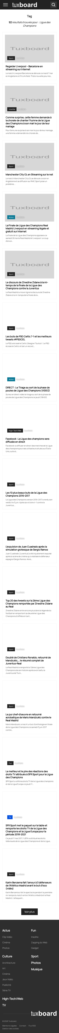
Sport (11, 58)
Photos (5, 947)
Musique (36, 969)
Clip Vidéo (7, 936)
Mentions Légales (9, 1025)
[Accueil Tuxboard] (20, 5)
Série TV (6, 990)
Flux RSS (32, 1025)
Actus (11, 217)
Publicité (6, 984)
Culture (7, 956)
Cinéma (6, 942)
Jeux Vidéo (7, 979)
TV (10, 817)
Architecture (8, 962)
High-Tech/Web (15, 430)
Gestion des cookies (10, 1028)
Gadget (35, 947)
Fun (10, 763)
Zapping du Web (39, 942)
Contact (22, 1025)
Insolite (12, 109)
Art (4, 968)
